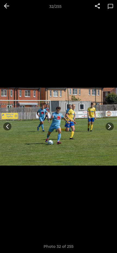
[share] (97, 6)
